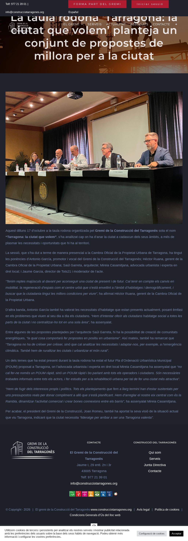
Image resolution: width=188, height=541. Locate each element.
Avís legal (143, 509)
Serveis (154, 459)
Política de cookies (167, 509)
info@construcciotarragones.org (25, 12)
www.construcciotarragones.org (111, 509)
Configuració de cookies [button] (151, 533)
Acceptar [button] (176, 533)
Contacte (154, 471)
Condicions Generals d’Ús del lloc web (95, 515)
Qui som (155, 452)
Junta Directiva (155, 465)
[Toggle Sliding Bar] (176, 24)
